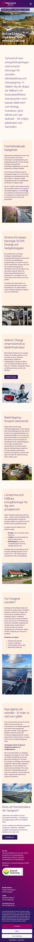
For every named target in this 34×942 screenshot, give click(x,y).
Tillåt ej (17, 931)
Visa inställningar (17, 936)
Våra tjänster (18, 9)
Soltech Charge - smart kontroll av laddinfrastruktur (14, 343)
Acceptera (17, 926)
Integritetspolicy (13, 940)
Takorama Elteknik (7, 9)
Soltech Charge (11, 377)
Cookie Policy (21, 940)
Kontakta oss (10, 837)
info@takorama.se (8, 903)
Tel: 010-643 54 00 (8, 905)
